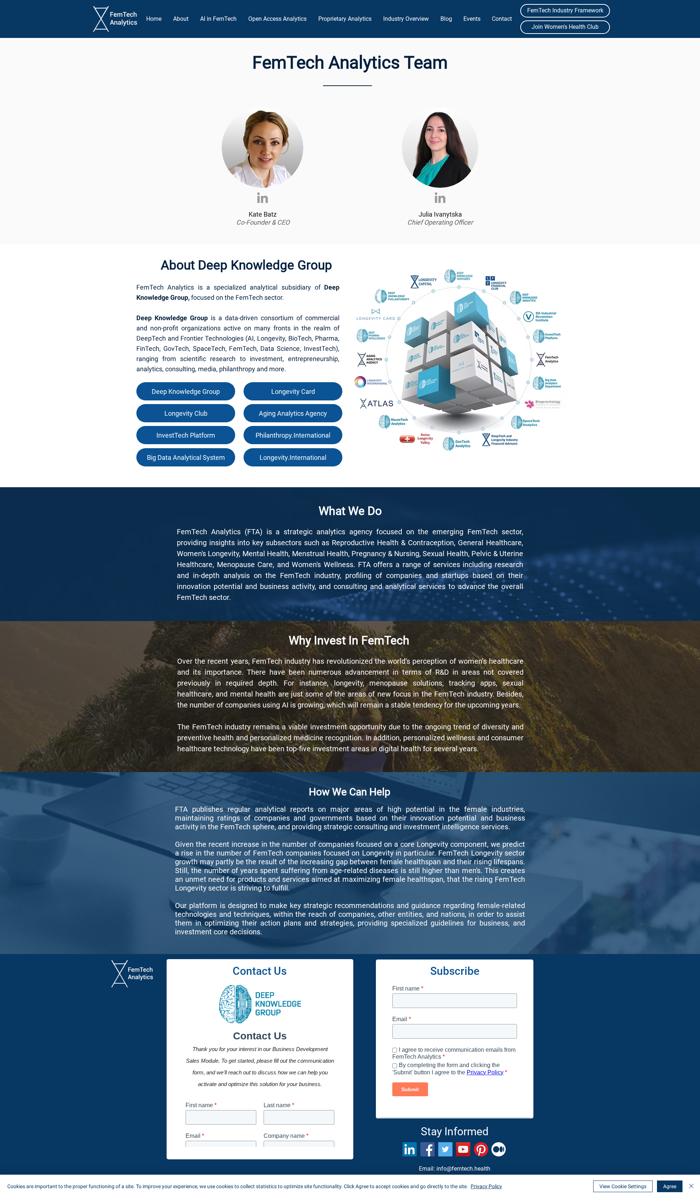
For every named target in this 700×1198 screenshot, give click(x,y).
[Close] (691, 1186)
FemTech (194, 531)
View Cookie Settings (622, 1186)
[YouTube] (463, 1149)
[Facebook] (427, 1149)
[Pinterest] (481, 1149)
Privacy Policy (486, 1186)
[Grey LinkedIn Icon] (262, 197)
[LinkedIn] (409, 1149)
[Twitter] (445, 1149)
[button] (180, 18)
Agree (669, 1186)
